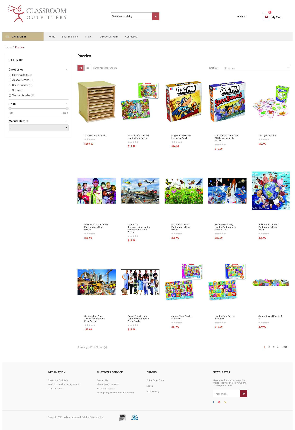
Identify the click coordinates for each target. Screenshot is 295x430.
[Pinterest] (219, 402)
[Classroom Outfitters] (37, 16)
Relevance (256, 68)
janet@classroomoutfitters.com (119, 392)
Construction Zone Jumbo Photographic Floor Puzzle (94, 318)
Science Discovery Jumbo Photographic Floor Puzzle (225, 227)
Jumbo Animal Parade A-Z (270, 317)
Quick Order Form (155, 380)
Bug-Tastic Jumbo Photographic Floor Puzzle (180, 227)
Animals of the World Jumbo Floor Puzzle (138, 136)
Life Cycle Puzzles (267, 135)
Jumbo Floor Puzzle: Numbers (181, 317)
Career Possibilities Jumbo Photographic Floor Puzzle (138, 318)
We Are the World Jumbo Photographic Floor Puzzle (96, 227)
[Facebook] (213, 402)
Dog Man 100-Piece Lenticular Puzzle (181, 136)
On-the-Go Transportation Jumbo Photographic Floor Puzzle (139, 228)
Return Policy (152, 391)
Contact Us (102, 380)
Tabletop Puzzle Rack (95, 135)
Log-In (149, 386)
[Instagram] (225, 402)
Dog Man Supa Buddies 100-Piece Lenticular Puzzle (226, 138)
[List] (87, 68)
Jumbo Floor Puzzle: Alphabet (225, 317)
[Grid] (80, 68)
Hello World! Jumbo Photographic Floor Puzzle (268, 227)
